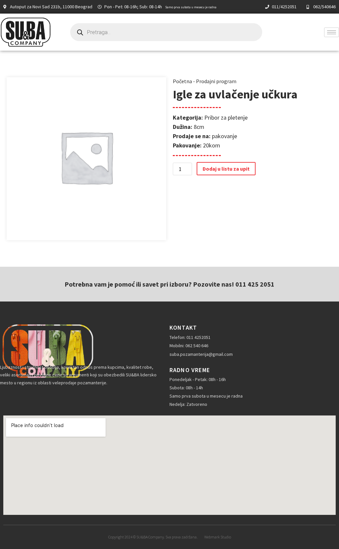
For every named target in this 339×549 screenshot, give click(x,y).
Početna (182, 81)
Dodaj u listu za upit (226, 168)
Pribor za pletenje (226, 117)
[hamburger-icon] (331, 32)
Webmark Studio (217, 536)
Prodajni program (216, 81)
